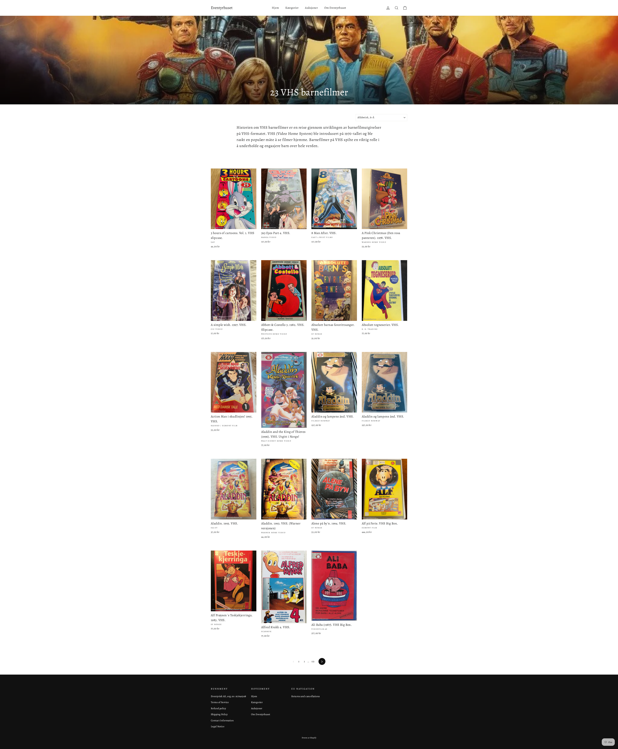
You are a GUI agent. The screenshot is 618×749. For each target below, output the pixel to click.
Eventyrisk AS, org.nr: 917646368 (228, 696)
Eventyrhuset (222, 7)
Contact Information (222, 720)
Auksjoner (311, 8)
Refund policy (218, 708)
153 (312, 661)
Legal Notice (217, 726)
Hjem (275, 8)
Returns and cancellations (305, 696)
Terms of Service (220, 702)
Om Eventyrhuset (335, 8)
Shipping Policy (219, 714)
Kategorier (292, 8)
